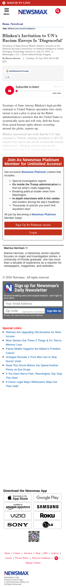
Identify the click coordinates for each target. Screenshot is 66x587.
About (7, 553)
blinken (11, 28)
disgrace (31, 28)
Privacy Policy (22, 557)
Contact (16, 553)
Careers (8, 557)
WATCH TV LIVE (18, 2)
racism (23, 28)
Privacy (7, 315)
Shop (38, 553)
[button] (58, 11)
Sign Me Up (54, 310)
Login (33, 232)
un (17, 28)
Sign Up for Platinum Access (33, 225)
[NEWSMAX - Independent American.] (33, 12)
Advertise (28, 553)
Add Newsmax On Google (19, 71)
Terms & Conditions (41, 557)
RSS (46, 553)
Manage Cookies (33, 562)
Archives (55, 553)
